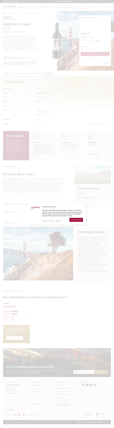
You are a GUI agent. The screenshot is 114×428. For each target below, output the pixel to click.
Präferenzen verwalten (48, 221)
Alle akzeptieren (76, 219)
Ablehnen (58, 221)
